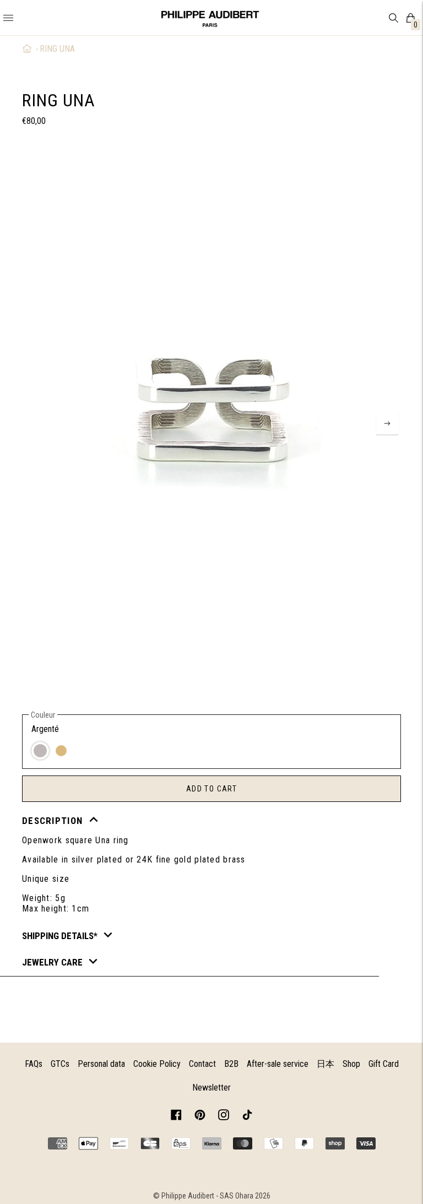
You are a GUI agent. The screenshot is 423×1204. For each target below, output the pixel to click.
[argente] (40, 751)
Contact (202, 1064)
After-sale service (277, 1064)
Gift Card (383, 1064)
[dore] (61, 751)
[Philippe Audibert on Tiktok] (247, 1116)
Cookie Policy (157, 1064)
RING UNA (57, 49)
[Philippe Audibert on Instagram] (223, 1116)
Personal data (101, 1064)
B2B (231, 1064)
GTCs (60, 1064)
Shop (351, 1064)
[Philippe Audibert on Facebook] (176, 1116)
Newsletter (211, 1087)
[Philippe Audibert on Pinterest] (199, 1116)
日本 (325, 1064)
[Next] (387, 424)
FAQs (33, 1064)
